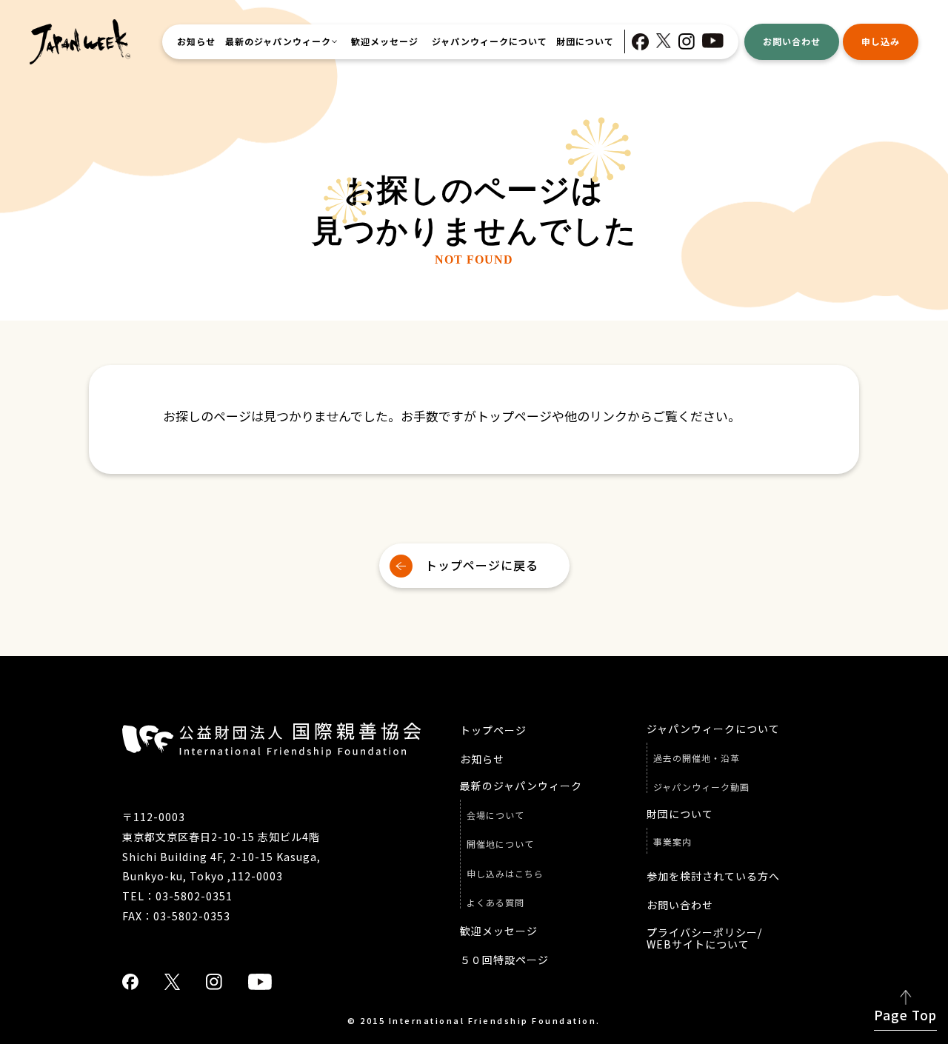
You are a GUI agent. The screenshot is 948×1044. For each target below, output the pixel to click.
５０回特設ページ (504, 960)
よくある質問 (495, 902)
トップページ (493, 730)
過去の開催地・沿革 (696, 758)
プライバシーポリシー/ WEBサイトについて (704, 938)
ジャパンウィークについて (489, 41)
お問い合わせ (792, 41)
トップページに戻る (481, 565)
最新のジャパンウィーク (278, 41)
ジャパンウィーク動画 (701, 787)
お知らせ (196, 41)
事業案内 (672, 842)
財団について (585, 41)
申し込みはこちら (505, 874)
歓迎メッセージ (384, 41)
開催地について (500, 844)
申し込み (880, 41)
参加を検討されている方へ (713, 876)
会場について (495, 815)
